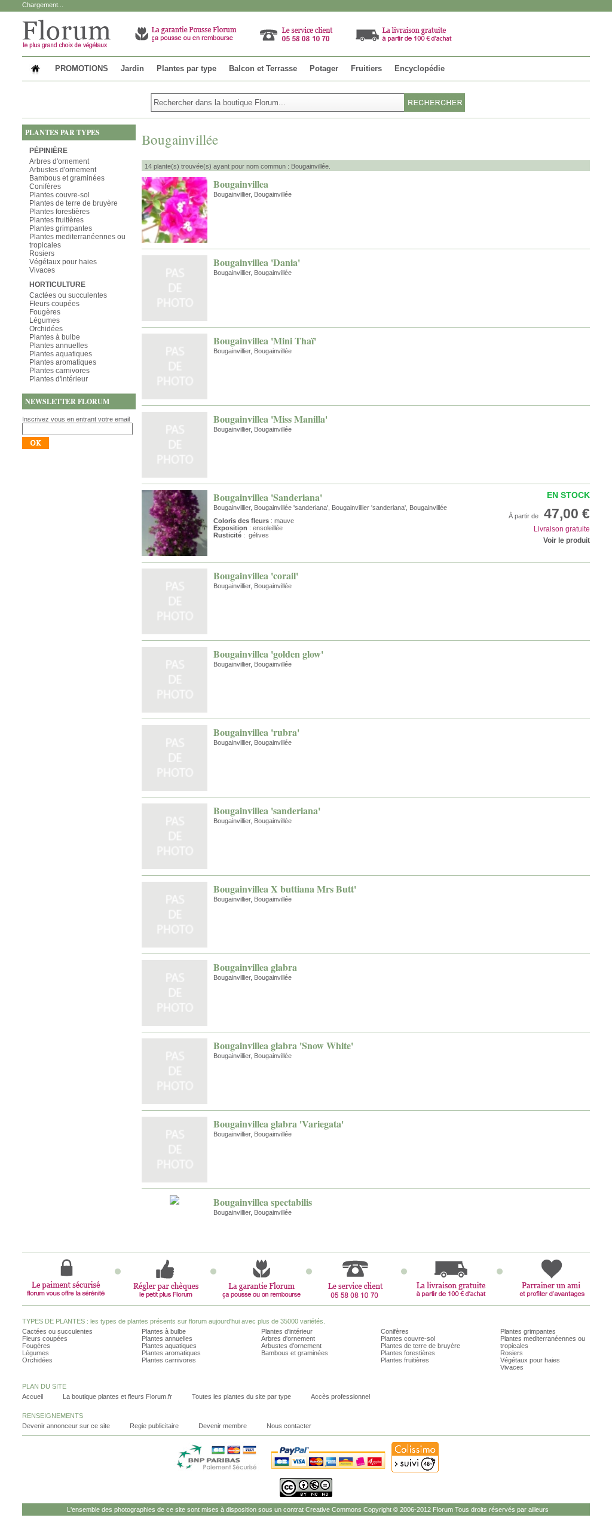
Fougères (44, 312)
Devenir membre (222, 1425)
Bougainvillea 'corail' (255, 575)
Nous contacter (289, 1425)
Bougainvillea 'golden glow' (268, 654)
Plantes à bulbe (54, 337)
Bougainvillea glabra (255, 967)
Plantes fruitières (56, 220)
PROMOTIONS (81, 68)
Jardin (132, 68)
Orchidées (46, 329)
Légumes (44, 320)
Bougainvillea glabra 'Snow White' (283, 1045)
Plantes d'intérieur (58, 379)
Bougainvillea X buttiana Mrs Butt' (284, 889)
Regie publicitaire (154, 1425)
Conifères (45, 186)
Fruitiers (366, 68)
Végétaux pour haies (63, 262)
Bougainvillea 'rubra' (256, 732)
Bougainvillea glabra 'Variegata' (278, 1123)
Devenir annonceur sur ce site (66, 1425)
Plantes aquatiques (60, 354)
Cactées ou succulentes (68, 295)
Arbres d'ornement (59, 161)
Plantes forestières (59, 211)
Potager (324, 68)
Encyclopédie (419, 68)
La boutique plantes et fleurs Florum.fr (117, 1396)
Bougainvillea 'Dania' (256, 262)
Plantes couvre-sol (59, 195)
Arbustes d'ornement (62, 170)
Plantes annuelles (58, 345)
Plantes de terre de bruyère (73, 203)
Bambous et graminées (67, 178)
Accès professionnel (340, 1396)
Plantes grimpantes (60, 228)
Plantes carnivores (59, 370)
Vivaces (42, 270)
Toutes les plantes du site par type (241, 1396)
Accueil (32, 1396)
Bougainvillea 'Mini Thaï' (264, 340)
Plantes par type (186, 68)
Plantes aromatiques (62, 362)
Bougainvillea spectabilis (262, 1202)
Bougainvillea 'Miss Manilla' (270, 419)
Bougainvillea (240, 184)
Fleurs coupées (54, 304)
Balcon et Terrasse (263, 68)
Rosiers (41, 253)
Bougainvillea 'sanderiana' (266, 810)
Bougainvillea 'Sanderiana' (267, 497)
